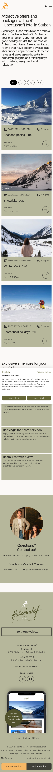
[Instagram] (22, 679)
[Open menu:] (50, 5)
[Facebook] (30, 679)
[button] (7, 372)
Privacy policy (44, 372)
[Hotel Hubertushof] (4, 6)
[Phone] (45, 5)
